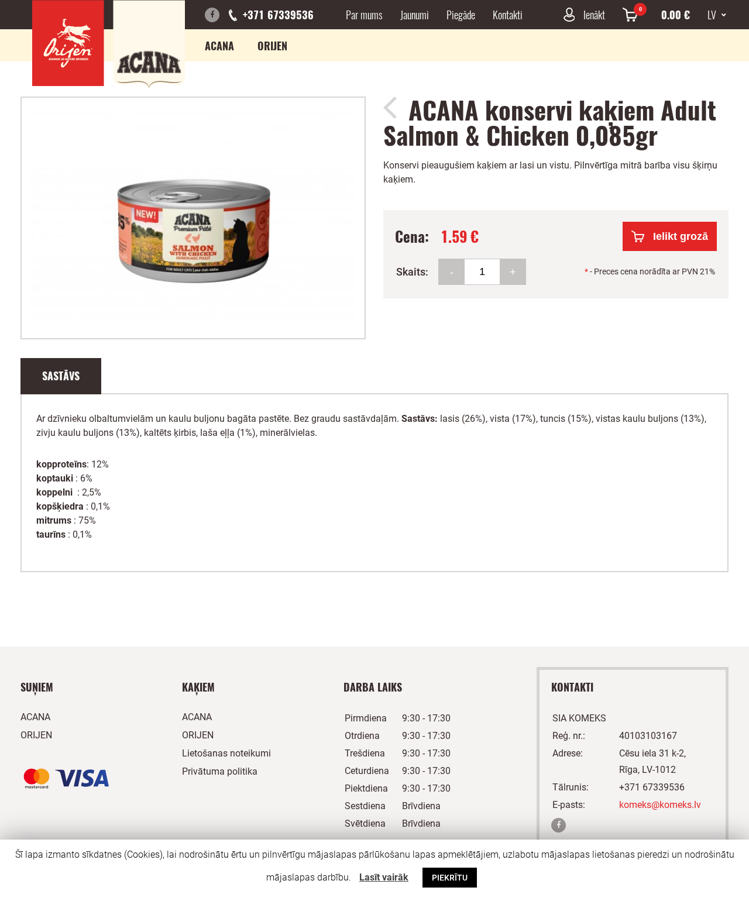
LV (713, 14)
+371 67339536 (278, 14)
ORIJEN (272, 45)
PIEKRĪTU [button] (450, 877)
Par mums (364, 14)
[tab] (60, 376)
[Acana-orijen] (108, 45)
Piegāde (460, 14)
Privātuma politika (219, 771)
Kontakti (508, 14)
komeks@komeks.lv (660, 804)
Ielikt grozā (680, 236)
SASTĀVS (61, 375)
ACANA (219, 45)
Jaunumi (414, 14)
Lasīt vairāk (383, 877)
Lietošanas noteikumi (226, 753)
